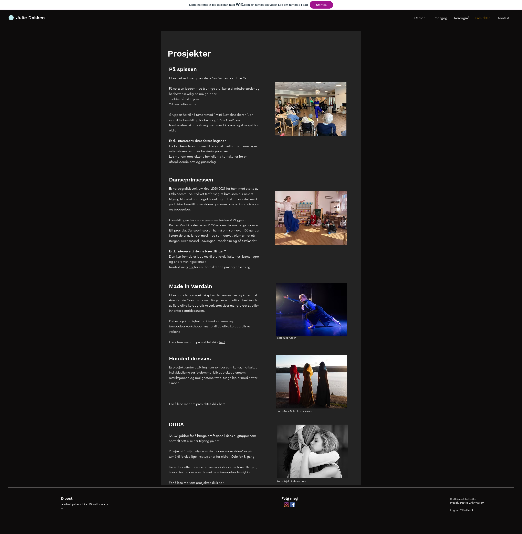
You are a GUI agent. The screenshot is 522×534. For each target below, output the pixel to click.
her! (222, 342)
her (207, 156)
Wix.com (479, 502)
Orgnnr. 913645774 (461, 510)
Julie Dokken (30, 17)
